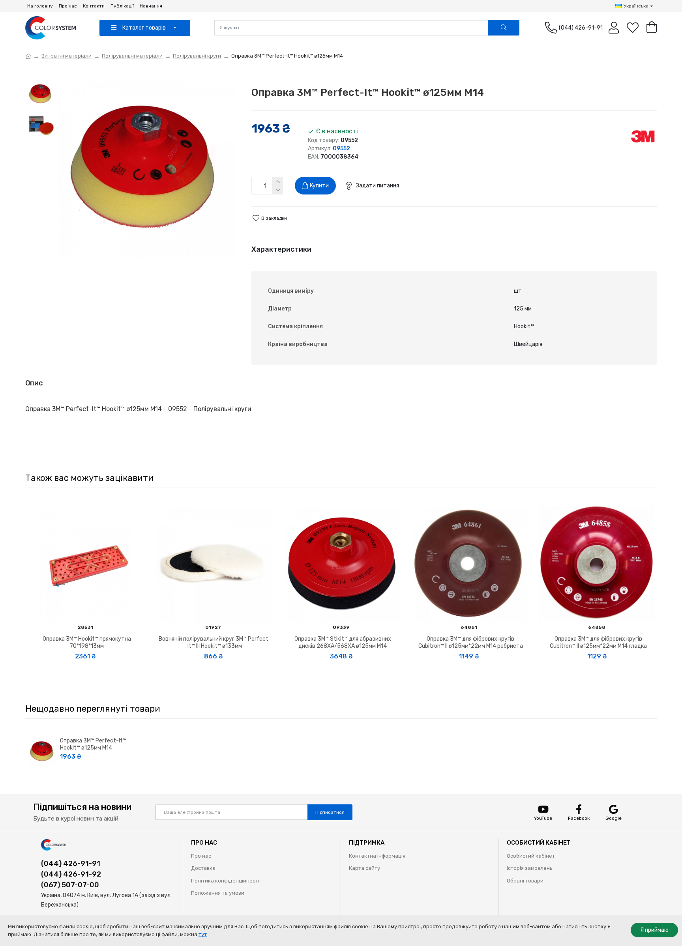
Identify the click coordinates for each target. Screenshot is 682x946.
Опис (34, 383)
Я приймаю (654, 930)
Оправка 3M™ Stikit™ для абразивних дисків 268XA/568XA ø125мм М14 (342, 642)
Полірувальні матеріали (132, 56)
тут (203, 934)
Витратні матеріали (66, 56)
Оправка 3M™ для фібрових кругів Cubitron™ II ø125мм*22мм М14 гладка (598, 642)
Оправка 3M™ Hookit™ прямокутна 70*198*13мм (87, 642)
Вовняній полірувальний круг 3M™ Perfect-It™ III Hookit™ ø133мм (215, 642)
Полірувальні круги (197, 56)
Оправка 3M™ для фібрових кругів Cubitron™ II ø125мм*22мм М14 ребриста (470, 642)
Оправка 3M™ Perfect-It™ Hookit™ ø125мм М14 (93, 744)
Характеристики (281, 249)
